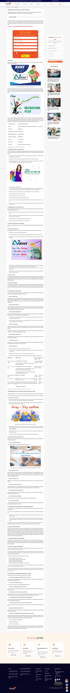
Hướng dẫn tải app (55, 0)
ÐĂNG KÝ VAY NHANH (25, 32)
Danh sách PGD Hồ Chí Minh (13, 677)
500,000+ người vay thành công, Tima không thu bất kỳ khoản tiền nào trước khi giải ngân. (55, 42)
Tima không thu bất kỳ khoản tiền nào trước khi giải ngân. (25, 35)
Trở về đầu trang (58, 683)
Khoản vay (25, 4)
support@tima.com (58, 671)
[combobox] (25, 44)
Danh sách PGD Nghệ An (25, 671)
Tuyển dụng (38, 4)
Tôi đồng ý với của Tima (26, 53)
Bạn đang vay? (55, 38)
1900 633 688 (58, 673)
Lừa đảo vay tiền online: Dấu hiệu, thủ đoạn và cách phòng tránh (53, 109)
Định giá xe (51, 4)
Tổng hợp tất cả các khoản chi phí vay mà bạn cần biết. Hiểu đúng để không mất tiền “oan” (53, 80)
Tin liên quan (54, 66)
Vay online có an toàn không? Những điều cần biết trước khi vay (53, 123)
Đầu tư (31, 4)
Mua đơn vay (38, 674)
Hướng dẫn (47, 673)
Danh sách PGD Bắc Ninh (25, 668)
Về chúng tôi (17, 4)
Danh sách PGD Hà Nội (13, 673)
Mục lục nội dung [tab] (12, 16)
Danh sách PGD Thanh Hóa (24, 674)
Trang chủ (8, 7)
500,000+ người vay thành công (25, 33)
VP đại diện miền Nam (13, 671)
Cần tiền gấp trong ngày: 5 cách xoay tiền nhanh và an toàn (53, 138)
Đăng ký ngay (13, 655)
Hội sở (10, 668)
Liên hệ (60, 4)
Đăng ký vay (25, 56)
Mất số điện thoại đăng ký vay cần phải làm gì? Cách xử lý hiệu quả (53, 94)
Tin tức (44, 4)
